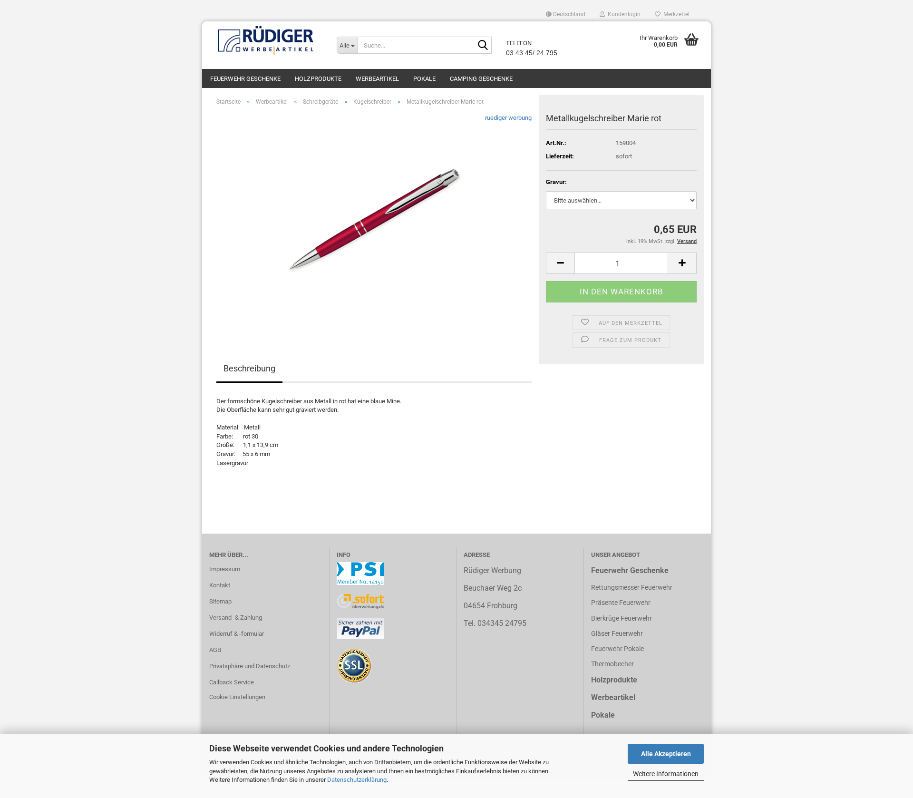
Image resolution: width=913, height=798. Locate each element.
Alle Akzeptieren (666, 754)
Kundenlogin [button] (623, 14)
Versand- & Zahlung (235, 617)
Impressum (224, 569)
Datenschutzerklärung (357, 779)
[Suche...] (483, 45)
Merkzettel (675, 14)
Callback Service (231, 682)
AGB (215, 649)
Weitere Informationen (666, 774)
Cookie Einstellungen (237, 697)
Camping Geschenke (481, 78)
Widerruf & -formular (236, 633)
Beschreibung (249, 368)
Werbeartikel (377, 78)
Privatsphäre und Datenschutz (249, 666)
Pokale (424, 78)
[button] (565, 14)
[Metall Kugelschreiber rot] (374, 220)
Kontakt (219, 585)
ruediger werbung (508, 117)
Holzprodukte (318, 78)
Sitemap (220, 601)
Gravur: (556, 181)
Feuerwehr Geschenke (245, 78)
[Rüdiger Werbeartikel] (265, 40)
